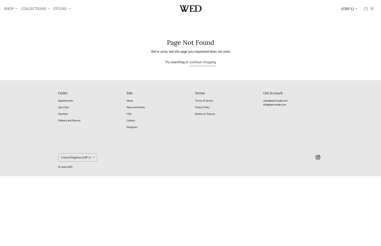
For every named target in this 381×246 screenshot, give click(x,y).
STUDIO (60, 8)
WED (70, 167)
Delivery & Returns (205, 114)
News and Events (136, 107)
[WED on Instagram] (318, 157)
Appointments (65, 101)
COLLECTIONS (33, 8)
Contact (131, 120)
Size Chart (63, 107)
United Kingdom (76, 157)
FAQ (129, 114)
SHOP (9, 8)
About (130, 101)
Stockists (63, 114)
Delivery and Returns (69, 120)
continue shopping (202, 62)
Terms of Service (204, 101)
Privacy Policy (202, 107)
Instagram (132, 127)
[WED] (190, 8)
